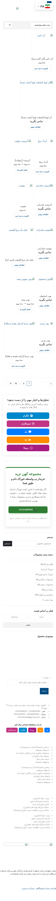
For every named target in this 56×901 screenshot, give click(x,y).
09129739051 (19, 714)
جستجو (50, 537)
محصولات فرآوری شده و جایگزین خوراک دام (32, 753)
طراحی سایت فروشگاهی (45, 888)
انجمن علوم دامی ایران (40, 804)
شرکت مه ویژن (28, 888)
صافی (28, 625)
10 (16, 383)
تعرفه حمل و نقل (42, 759)
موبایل (45, 677)
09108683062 (33, 714)
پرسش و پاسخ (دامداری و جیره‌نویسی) (34, 747)
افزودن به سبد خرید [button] (41, 68)
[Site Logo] (11, 10)
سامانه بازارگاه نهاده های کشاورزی (36, 807)
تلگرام (23, 730)
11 (10, 383)
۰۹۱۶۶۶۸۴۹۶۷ (27, 509)
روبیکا (32, 730)
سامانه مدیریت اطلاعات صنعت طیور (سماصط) (31, 810)
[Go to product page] (42, 44)
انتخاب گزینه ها (22, 170)
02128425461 (34, 711)
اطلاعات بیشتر (35, 127)
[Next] (5, 383)
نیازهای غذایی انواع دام (41, 756)
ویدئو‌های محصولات (42, 762)
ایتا (40, 730)
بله (47, 730)
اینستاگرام (12, 730)
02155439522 (21, 711)
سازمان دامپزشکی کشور (39, 801)
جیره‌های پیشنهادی (42, 750)
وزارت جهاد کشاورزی (41, 798)
